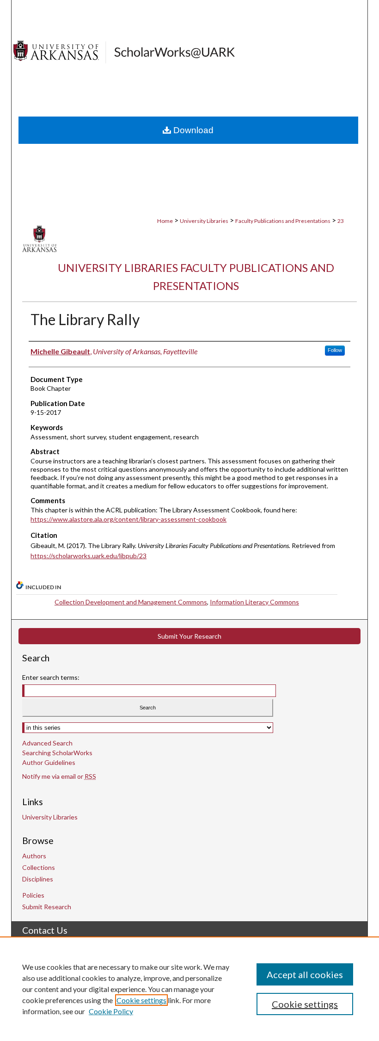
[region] (189, 988)
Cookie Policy (111, 1011)
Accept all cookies (305, 974)
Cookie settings (141, 1000)
